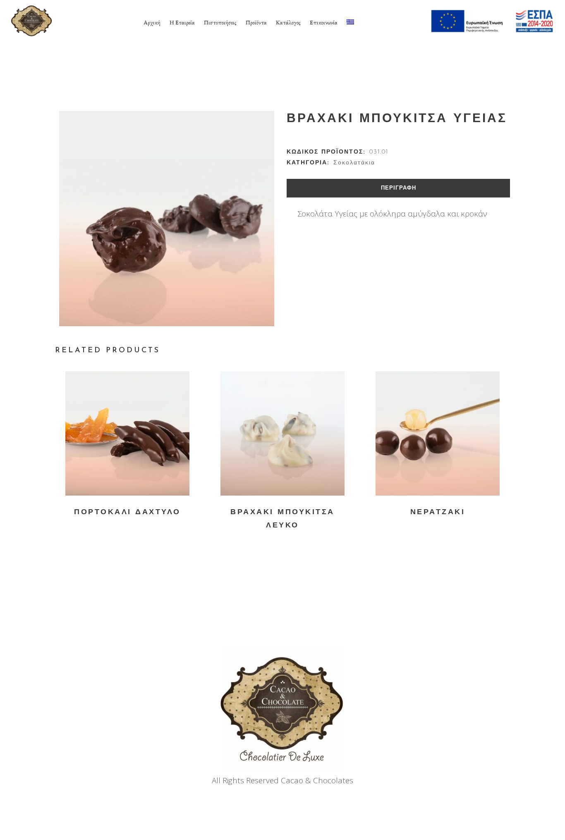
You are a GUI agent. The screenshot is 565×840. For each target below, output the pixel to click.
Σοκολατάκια (354, 163)
